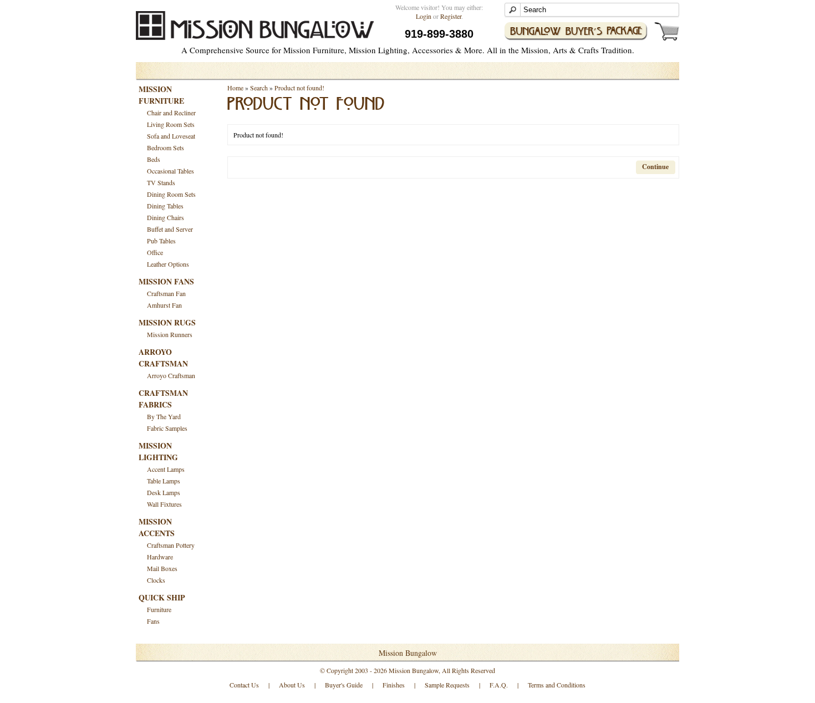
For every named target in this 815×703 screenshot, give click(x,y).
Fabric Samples (167, 428)
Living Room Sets (171, 124)
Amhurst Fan (164, 304)
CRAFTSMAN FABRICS (163, 398)
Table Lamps (163, 480)
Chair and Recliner (171, 112)
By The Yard (164, 416)
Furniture (159, 609)
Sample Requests (447, 684)
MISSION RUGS (167, 322)
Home (235, 87)
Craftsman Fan (166, 293)
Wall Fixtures (164, 504)
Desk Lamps (163, 492)
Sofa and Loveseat (171, 135)
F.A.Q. (499, 684)
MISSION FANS (166, 281)
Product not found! (299, 87)
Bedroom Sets (165, 147)
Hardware (160, 556)
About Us (292, 684)
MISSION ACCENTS (157, 527)
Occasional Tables (170, 170)
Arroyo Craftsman (171, 375)
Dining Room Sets (171, 194)
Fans (153, 621)
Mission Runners (169, 334)
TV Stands (161, 182)
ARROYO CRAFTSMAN (163, 357)
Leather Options (168, 263)
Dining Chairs (165, 217)
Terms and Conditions (556, 684)
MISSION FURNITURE (161, 94)
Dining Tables (165, 205)
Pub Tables (161, 240)
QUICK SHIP (162, 597)
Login (423, 16)
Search (259, 87)
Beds (153, 159)
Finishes (394, 684)
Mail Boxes (162, 568)
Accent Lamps (166, 469)
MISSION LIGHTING (158, 451)
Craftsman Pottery (171, 545)
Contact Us (244, 684)
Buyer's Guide (344, 684)
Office (155, 252)
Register (450, 16)
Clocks (156, 579)
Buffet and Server (170, 229)
